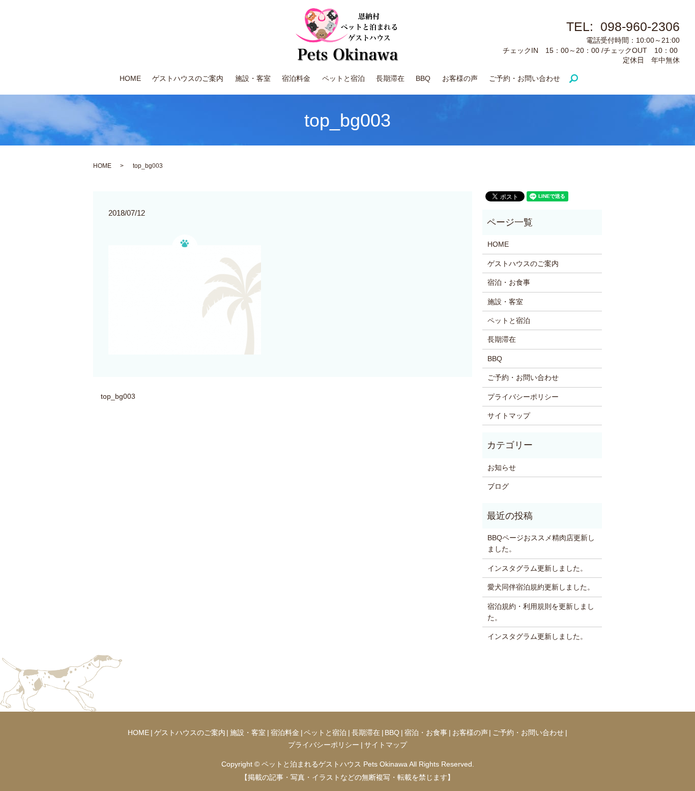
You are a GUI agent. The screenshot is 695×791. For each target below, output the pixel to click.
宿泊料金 (296, 78)
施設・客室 (253, 78)
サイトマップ (508, 416)
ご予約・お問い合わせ (524, 78)
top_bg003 (118, 396)
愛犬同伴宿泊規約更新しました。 (540, 587)
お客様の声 (460, 78)
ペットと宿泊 (343, 78)
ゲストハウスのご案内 (187, 78)
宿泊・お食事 (508, 282)
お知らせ (501, 467)
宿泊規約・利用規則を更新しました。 (540, 612)
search (578, 79)
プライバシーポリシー (523, 397)
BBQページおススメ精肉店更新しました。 (541, 543)
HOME (130, 78)
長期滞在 (390, 78)
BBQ (423, 78)
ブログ (498, 486)
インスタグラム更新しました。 (537, 568)
